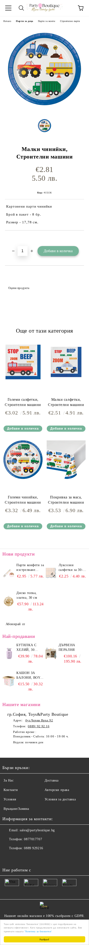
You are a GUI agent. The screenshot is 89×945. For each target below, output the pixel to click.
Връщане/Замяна (16, 809)
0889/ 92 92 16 (38, 726)
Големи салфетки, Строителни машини (23, 402)
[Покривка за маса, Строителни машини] (66, 479)
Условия (10, 799)
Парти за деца (24, 21)
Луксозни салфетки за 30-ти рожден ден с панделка (73, 567)
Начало (7, 21)
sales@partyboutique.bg (37, 830)
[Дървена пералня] (51, 653)
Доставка (52, 780)
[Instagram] (19, 857)
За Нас (9, 780)
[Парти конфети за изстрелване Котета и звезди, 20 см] (8, 573)
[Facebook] (8, 857)
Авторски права (57, 790)
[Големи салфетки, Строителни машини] (23, 381)
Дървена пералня (67, 647)
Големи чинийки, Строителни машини (23, 500)
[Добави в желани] (80, 238)
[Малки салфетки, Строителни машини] (66, 381)
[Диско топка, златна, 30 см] (8, 601)
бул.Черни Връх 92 (39, 720)
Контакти (11, 790)
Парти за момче (46, 21)
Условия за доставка (60, 799)
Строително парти (70, 21)
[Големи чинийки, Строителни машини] (23, 479)
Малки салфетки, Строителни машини (66, 402)
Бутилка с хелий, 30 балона (26, 647)
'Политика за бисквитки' (38, 931)
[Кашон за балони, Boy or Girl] (8, 681)
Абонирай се (15, 624)
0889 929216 (33, 848)
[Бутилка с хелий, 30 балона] (8, 653)
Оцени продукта (18, 288)
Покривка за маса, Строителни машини (66, 500)
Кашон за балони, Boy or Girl (28, 675)
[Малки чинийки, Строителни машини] (44, 111)
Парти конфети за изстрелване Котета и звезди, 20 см (30, 567)
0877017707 (33, 839)
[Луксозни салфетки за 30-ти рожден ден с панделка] (51, 573)
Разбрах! (44, 939)
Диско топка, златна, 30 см (26, 595)
